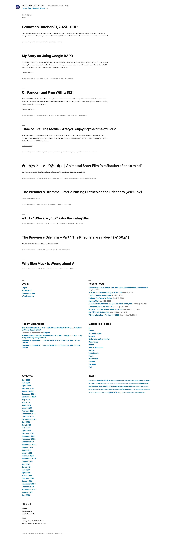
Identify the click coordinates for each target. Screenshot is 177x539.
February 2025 (28, 388)
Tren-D (92, 392)
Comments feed (28, 293)
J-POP (97, 383)
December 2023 (29, 414)
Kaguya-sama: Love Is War (116, 383)
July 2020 (26, 495)
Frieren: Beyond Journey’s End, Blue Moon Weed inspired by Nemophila (118, 288)
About (42, 8)
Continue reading (28, 73)
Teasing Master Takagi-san (99, 295)
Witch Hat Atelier (99, 392)
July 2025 (26, 380)
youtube (94, 178)
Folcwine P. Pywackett (29, 42)
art (110, 380)
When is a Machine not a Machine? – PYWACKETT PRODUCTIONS (49, 335)
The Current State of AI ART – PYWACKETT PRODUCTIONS (46, 328)
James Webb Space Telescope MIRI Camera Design (51, 341)
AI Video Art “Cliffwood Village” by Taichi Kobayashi (110, 304)
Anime (52, 115)
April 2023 (26, 430)
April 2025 (26, 386)
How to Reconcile (54, 178)
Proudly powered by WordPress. (45, 533)
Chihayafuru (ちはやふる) (99, 339)
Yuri (90, 367)
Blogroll (46, 333)
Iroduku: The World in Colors (100, 298)
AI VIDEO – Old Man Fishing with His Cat (105, 292)
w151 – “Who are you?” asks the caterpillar (55, 218)
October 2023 (28, 416)
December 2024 (29, 394)
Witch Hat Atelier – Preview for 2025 (103, 315)
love (73, 152)
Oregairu (102, 389)
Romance (125, 389)
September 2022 (29, 445)
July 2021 (26, 464)
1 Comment (80, 223)
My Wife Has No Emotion (98, 312)
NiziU (89, 389)
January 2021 (27, 481)
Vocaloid (92, 364)
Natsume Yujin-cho (144, 386)
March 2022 (27, 453)
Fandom (62, 115)
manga (146, 383)
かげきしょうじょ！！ (122, 392)
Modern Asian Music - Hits (123, 386)
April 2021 (26, 473)
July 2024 (26, 400)
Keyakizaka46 (125, 383)
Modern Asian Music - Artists (103, 386)
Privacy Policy (59, 533)
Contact (35, 8)
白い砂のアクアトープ (140, 392)
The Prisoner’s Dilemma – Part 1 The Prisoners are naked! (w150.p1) (75, 237)
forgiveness (65, 178)
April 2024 (26, 405)
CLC (115, 380)
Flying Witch (93, 301)
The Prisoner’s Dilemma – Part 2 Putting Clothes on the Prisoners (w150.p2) (82, 192)
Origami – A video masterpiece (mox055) (105, 309)
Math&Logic (53, 204)
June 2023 (26, 425)
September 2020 (29, 489)
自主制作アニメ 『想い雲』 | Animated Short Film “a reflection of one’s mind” (82, 166)
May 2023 (26, 428)
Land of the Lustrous (133, 383)
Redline (120, 389)
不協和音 (128, 392)
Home (24, 8)
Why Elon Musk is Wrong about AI (48, 263)
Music (91, 356)
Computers (53, 42)
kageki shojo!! (106, 383)
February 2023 (28, 433)
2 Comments (70, 78)
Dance (91, 345)
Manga (91, 350)
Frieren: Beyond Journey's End (137, 380)
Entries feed (27, 290)
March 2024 (27, 408)
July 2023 (26, 422)
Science (91, 361)
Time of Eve (85, 152)
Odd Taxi (92, 389)
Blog (29, 8)
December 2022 (29, 436)
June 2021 (26, 467)
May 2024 (26, 402)
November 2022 (29, 439)
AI (89, 328)
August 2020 (27, 492)
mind (60, 42)
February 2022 (28, 456)
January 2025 (27, 391)
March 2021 (27, 475)
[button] (47, 8)
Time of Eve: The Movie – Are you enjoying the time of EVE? (69, 129)
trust (95, 392)
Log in (24, 288)
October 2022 (28, 442)
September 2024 (29, 397)
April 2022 (26, 450)
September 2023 (29, 419)
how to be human (69, 115)
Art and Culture (94, 333)
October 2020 (28, 487)
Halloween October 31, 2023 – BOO (50, 27)
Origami (106, 389)
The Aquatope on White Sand (140, 389)
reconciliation (87, 178)
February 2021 (28, 478)
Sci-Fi (79, 152)
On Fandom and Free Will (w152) (48, 92)
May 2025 (26, 383)
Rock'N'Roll (93, 359)
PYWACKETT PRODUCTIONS (33, 5)
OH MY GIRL (96, 389)
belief (58, 115)
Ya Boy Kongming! (105, 392)
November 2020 (29, 484)
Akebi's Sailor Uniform (92, 380)
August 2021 (27, 461)
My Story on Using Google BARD (47, 56)
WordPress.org (28, 296)
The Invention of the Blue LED (100, 307)
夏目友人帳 (132, 392)
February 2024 (28, 411)
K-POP (101, 383)
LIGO (139, 383)
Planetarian (110, 389)
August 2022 (27, 447)
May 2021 (26, 470)
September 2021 (29, 459)
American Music (103, 380)
